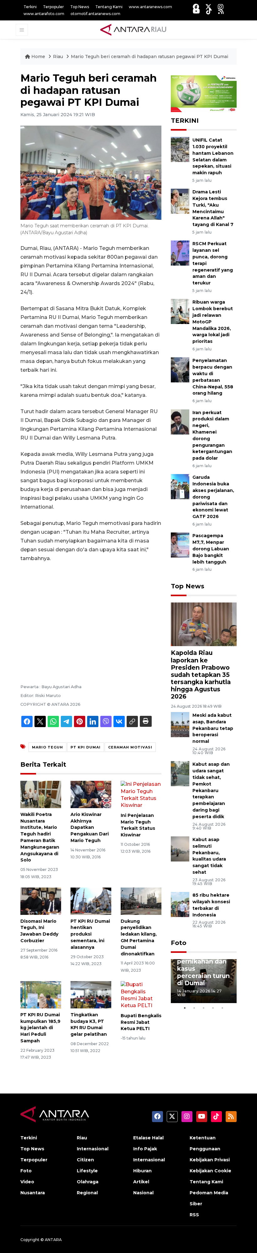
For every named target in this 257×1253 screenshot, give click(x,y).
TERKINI (185, 120)
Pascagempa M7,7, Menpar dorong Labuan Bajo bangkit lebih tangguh (210, 548)
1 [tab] (185, 1008)
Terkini (30, 6)
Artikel (141, 1182)
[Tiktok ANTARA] (209, 11)
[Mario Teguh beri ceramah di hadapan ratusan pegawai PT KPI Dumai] (204, 624)
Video (27, 1182)
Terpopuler (53, 6)
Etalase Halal (148, 1138)
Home (38, 56)
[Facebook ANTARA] (196, 7)
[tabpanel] (204, 981)
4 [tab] (213, 1008)
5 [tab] (222, 1008)
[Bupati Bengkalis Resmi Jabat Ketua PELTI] (141, 995)
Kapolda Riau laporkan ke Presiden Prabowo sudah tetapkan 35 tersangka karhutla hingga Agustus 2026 (201, 674)
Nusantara (32, 1193)
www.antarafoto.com (44, 13)
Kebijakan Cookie (210, 1171)
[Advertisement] (90, 614)
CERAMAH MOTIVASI (130, 747)
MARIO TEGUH (47, 747)
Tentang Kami (109, 6)
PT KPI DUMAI (86, 747)
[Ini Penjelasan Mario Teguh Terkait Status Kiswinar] (141, 794)
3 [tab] (204, 1008)
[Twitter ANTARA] (208, 7)
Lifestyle (87, 1171)
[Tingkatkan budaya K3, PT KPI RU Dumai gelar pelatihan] (91, 994)
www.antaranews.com (150, 6)
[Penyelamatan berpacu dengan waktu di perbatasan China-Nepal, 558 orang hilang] (180, 370)
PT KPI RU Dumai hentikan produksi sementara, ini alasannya (90, 934)
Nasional (143, 1193)
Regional (87, 1193)
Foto (178, 943)
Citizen (85, 1160)
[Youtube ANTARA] (196, 11)
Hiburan (142, 1171)
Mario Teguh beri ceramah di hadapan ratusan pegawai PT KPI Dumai (149, 56)
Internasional (92, 1149)
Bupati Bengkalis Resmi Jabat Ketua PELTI (141, 1022)
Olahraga (87, 1182)
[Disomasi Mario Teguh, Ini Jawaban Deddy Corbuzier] (40, 901)
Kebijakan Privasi (210, 1160)
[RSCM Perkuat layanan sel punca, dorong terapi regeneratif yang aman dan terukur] (180, 253)
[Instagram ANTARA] (220, 7)
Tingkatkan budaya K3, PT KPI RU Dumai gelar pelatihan (89, 1024)
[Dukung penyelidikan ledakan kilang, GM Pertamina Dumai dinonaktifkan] (141, 901)
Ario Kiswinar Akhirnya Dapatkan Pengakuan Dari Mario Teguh (90, 827)
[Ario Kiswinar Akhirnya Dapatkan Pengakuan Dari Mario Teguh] (91, 794)
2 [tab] (194, 1008)
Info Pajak (145, 1149)
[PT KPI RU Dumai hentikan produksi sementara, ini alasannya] (91, 901)
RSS (194, 1215)
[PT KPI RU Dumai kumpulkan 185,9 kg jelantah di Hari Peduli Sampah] (40, 994)
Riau (58, 56)
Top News (79, 6)
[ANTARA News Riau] (134, 29)
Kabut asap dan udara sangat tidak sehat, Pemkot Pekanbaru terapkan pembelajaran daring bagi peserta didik (211, 790)
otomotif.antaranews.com (95, 13)
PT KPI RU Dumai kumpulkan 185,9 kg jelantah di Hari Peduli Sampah (40, 1028)
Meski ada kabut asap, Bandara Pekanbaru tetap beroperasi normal (212, 728)
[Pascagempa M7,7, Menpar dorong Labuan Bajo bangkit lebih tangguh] (180, 545)
